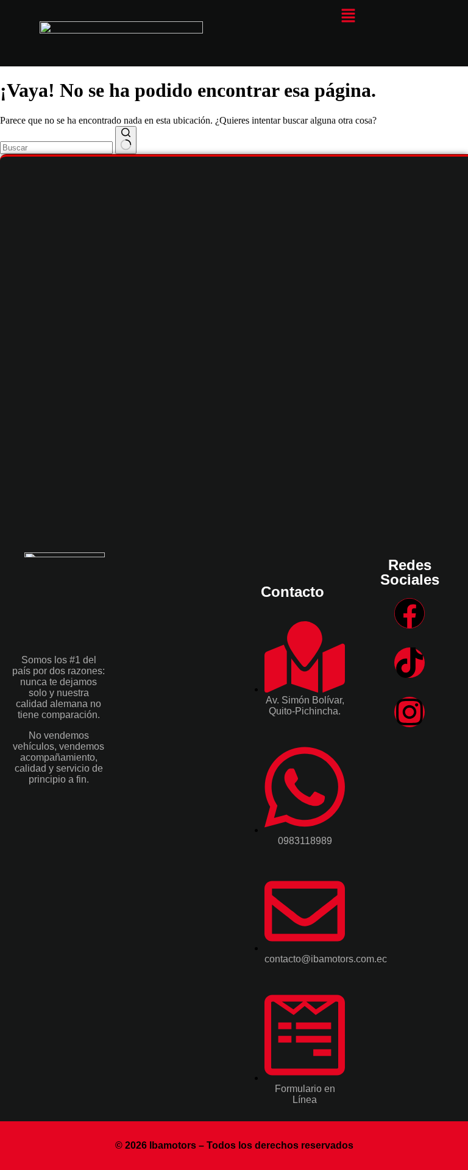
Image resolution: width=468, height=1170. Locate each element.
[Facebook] (409, 613)
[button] (348, 16)
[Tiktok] (409, 662)
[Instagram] (409, 712)
